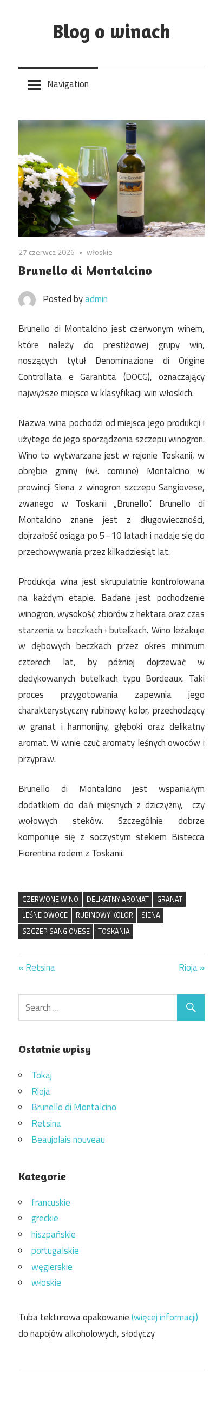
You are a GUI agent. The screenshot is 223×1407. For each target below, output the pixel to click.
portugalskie (55, 1251)
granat (169, 899)
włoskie (100, 252)
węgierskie (52, 1267)
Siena (150, 914)
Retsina (40, 967)
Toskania (114, 931)
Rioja (189, 967)
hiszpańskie (53, 1234)
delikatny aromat (118, 899)
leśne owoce (45, 914)
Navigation (68, 84)
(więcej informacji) (165, 1317)
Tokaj (41, 1075)
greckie (44, 1218)
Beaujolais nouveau (68, 1140)
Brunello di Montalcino (73, 1107)
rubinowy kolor (104, 914)
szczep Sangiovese (56, 931)
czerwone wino (50, 899)
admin (96, 299)
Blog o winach (111, 31)
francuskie (50, 1202)
